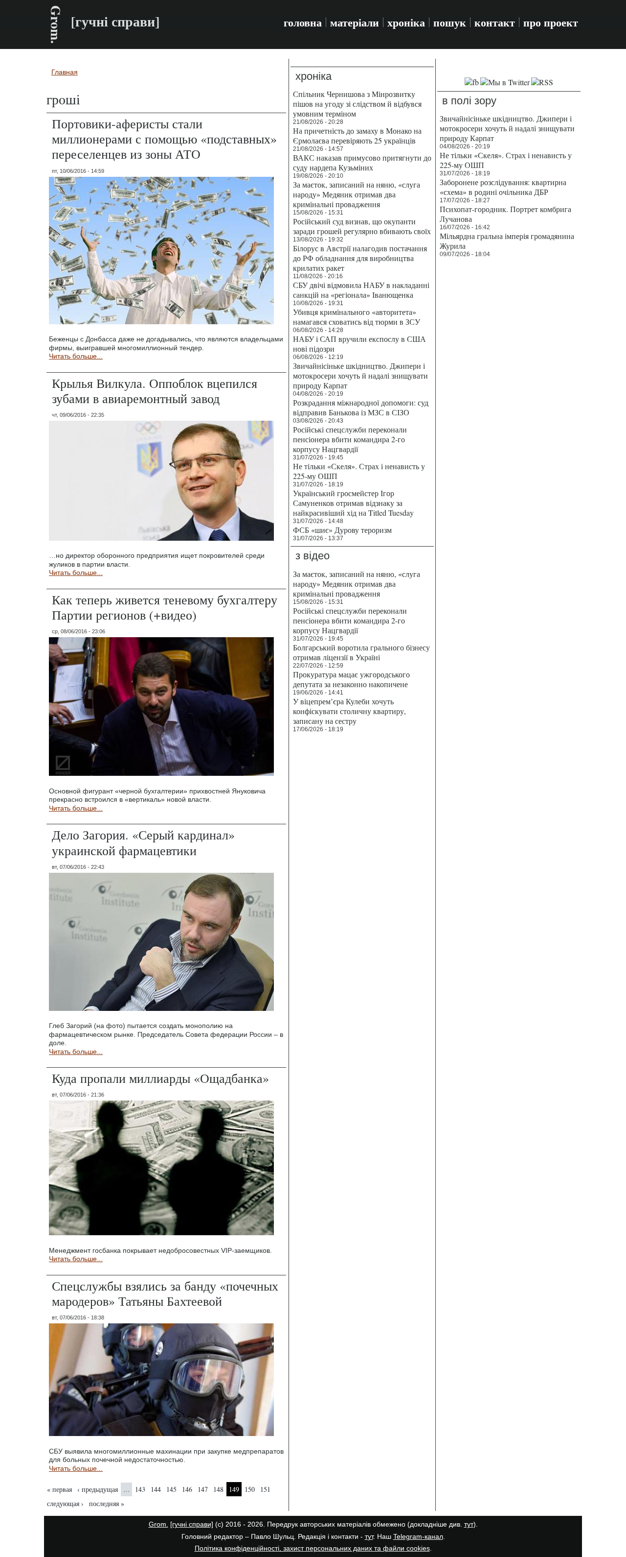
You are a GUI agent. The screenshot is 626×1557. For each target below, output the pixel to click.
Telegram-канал (418, 1536)
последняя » (106, 1503)
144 (156, 1489)
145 (171, 1489)
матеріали (354, 22)
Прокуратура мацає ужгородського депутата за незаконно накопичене (351, 679)
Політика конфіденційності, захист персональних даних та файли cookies (312, 1548)
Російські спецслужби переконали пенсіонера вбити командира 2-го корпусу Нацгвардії (350, 439)
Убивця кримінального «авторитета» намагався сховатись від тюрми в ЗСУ (356, 317)
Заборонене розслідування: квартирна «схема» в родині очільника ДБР (503, 187)
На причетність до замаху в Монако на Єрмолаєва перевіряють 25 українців (357, 135)
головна (303, 22)
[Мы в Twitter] (505, 82)
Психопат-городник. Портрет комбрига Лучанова (505, 214)
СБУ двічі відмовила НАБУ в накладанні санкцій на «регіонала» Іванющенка (361, 290)
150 (250, 1489)
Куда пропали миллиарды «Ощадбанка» (160, 1078)
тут (468, 1524)
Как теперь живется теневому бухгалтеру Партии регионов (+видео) (164, 607)
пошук (449, 22)
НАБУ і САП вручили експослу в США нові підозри (359, 344)
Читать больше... (76, 356)
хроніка (406, 22)
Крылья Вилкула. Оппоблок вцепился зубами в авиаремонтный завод (154, 391)
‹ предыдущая (97, 1489)
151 (265, 1489)
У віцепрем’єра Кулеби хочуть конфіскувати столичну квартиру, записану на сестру (349, 711)
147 (203, 1489)
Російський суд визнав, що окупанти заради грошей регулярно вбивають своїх (362, 226)
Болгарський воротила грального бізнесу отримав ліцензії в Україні (361, 652)
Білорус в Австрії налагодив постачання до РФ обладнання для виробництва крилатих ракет (360, 258)
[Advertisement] (509, 411)
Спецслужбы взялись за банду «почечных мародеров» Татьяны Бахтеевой (165, 1293)
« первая (59, 1489)
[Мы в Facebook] (472, 82)
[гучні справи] (191, 1524)
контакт (494, 22)
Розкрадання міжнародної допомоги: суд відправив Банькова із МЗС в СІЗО (360, 407)
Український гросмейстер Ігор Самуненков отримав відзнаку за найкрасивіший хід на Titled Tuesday (353, 503)
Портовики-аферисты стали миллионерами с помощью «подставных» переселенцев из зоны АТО (164, 138)
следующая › (65, 1503)
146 (187, 1489)
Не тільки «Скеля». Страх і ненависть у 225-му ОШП (359, 471)
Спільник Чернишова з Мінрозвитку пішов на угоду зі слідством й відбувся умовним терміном (357, 104)
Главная (64, 72)
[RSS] (542, 82)
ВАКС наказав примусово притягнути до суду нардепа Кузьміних (362, 162)
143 (140, 1489)
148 (218, 1489)
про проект (550, 22)
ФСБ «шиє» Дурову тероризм (342, 530)
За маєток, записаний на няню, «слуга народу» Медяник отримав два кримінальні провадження (356, 194)
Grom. (56, 24)
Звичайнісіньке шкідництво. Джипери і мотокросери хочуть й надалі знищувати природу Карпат (360, 375)
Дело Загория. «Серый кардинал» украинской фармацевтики (143, 842)
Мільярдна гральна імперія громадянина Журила (507, 241)
